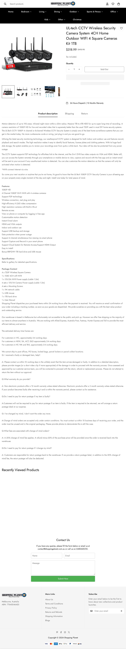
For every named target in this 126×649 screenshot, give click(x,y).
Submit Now (63, 578)
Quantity (69, 63)
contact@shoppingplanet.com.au (51, 548)
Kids (46, 19)
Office (113, 11)
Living (41, 11)
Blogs (47, 620)
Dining (57, 11)
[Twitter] (69, 632)
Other (60, 19)
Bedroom (25, 11)
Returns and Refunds (53, 612)
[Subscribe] (121, 611)
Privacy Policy (51, 607)
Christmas (77, 19)
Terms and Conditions (54, 603)
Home (10, 11)
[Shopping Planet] (63, 4)
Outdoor (73, 11)
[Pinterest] (57, 632)
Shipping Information (54, 616)
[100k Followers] (65, 632)
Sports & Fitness (94, 11)
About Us (49, 599)
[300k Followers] (61, 632)
